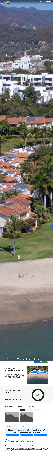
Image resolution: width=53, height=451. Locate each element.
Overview (6, 362)
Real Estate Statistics (12, 362)
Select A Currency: (43, 1)
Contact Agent (44, 362)
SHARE (52, 225)
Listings (18, 362)
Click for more (38, 449)
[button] (37, 395)
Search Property (37, 362)
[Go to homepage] (6, 2)
